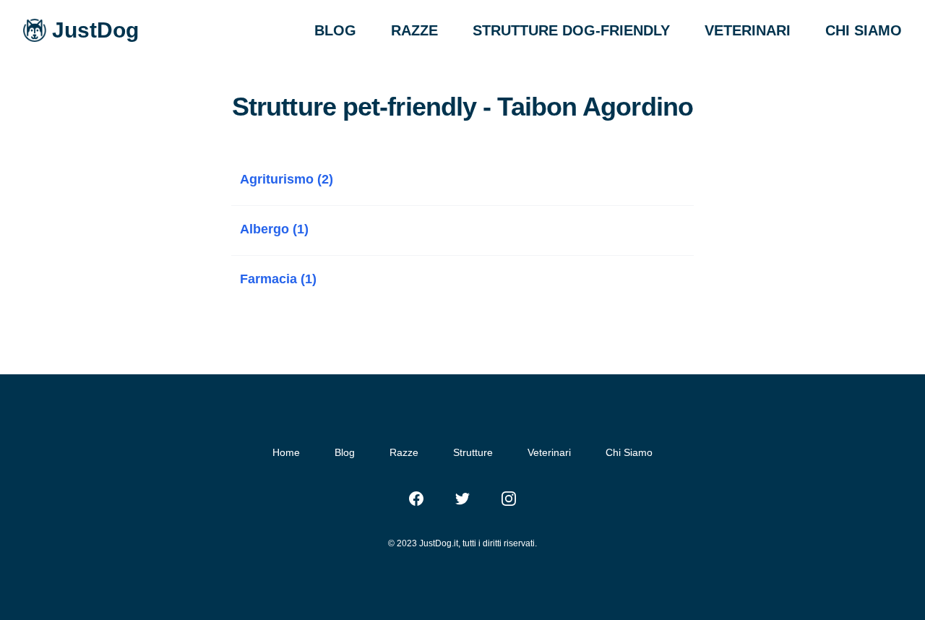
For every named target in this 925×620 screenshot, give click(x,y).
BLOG (335, 30)
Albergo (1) (274, 229)
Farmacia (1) (278, 279)
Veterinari (549, 452)
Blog (345, 452)
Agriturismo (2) (286, 179)
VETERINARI (748, 30)
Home (286, 452)
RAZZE (414, 30)
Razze (404, 452)
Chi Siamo (629, 452)
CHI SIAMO (863, 30)
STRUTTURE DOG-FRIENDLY (571, 30)
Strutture (473, 452)
